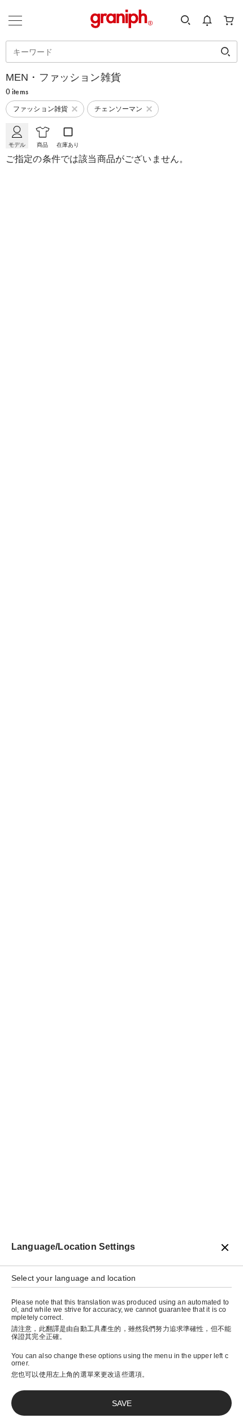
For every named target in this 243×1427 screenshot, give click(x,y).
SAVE (122, 1403)
